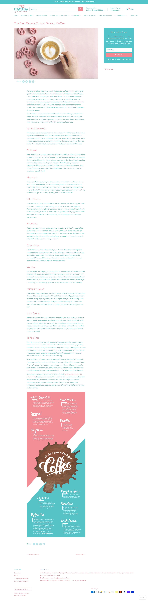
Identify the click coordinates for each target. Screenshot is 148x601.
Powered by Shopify (20, 595)
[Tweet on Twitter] (30, 81)
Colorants (75, 16)
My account (114, 10)
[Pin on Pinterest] (26, 81)
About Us (17, 573)
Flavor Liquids (26, 16)
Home (16, 16)
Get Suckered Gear (105, 16)
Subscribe (119, 55)
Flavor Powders (41, 16)
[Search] (80, 9)
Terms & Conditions (21, 581)
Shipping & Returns (21, 578)
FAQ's (16, 575)
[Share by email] (33, 81)
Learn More (134, 16)
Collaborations (120, 16)
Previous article (34, 554)
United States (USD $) (21, 589)
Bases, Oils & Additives (58, 16)
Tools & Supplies (89, 16)
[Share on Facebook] (23, 81)
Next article (79, 554)
